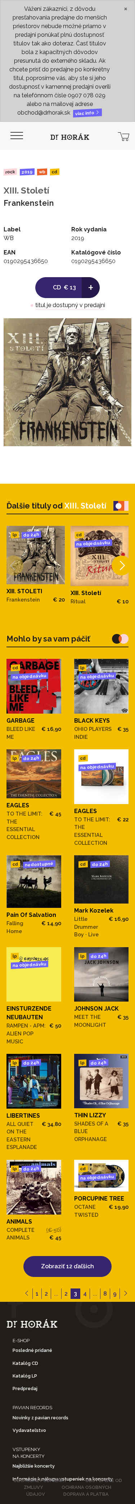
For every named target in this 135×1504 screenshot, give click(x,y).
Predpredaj (25, 1388)
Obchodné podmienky (40, 1480)
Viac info (85, 113)
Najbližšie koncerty (34, 1466)
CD (55, 172)
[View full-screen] (120, 329)
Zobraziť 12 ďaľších (67, 1266)
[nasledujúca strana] (125, 1293)
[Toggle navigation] (16, 135)
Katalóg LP (25, 1376)
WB (42, 172)
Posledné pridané (32, 1350)
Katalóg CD (25, 1363)
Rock (10, 171)
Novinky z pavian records (40, 1417)
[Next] (121, 566)
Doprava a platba (86, 1494)
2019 (26, 172)
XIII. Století (26, 190)
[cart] (123, 136)
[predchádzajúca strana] (27, 1293)
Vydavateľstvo (29, 1430)
